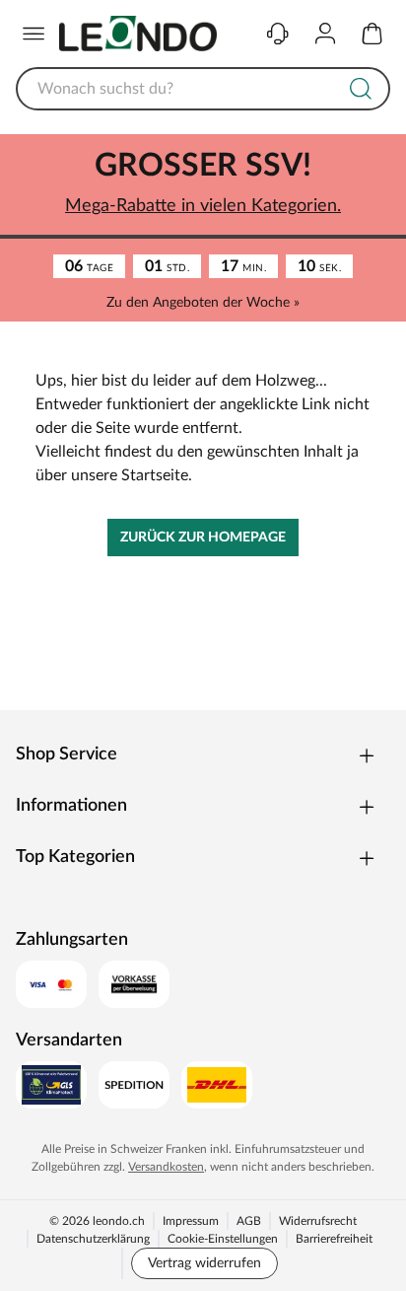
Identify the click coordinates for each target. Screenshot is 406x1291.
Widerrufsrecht (318, 1221)
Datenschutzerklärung (93, 1239)
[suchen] (360, 89)
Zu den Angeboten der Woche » (203, 303)
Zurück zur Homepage (203, 537)
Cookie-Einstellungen (223, 1239)
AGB (249, 1221)
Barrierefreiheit (334, 1239)
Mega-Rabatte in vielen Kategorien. (203, 206)
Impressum (191, 1221)
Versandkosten (166, 1167)
